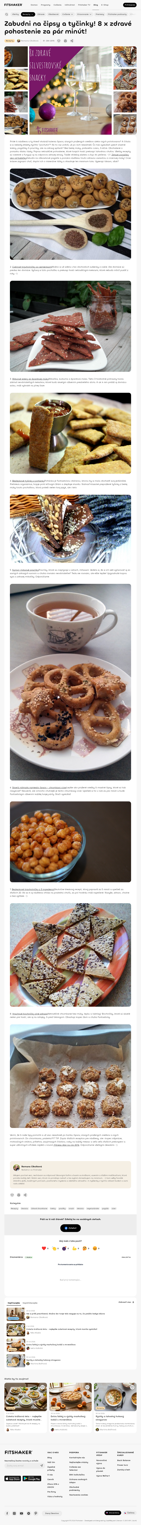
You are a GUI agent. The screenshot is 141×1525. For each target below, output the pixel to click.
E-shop (105, 5)
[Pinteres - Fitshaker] (36, 1513)
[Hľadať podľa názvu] (6, 14)
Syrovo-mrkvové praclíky (25, 570)
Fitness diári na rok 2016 (66, 1145)
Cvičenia (57, 5)
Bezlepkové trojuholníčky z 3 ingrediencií (33, 889)
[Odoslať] (41, 1465)
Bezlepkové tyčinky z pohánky (28, 480)
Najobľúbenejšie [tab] (30, 1303)
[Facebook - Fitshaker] (7, 1513)
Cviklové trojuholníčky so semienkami (32, 266)
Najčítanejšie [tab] (14, 1303)
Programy (45, 5)
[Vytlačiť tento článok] (65, 41)
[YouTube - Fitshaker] (21, 1513)
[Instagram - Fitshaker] (14, 1513)
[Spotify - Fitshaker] (28, 1513)
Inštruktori (70, 5)
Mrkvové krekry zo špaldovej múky (30, 378)
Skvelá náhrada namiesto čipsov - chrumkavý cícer (39, 787)
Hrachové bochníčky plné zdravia (30, 1013)
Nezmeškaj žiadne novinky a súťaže (21, 1460)
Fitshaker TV (84, 5)
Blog (95, 5)
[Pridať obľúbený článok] (59, 41)
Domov (34, 5)
